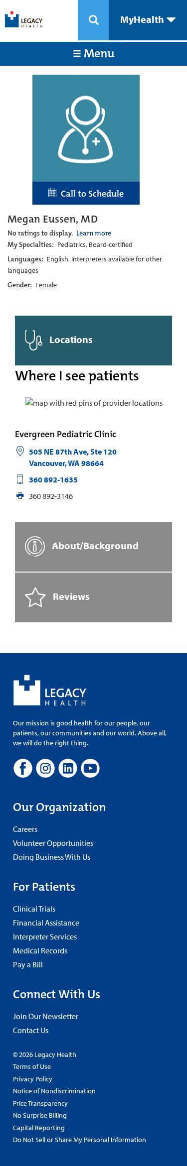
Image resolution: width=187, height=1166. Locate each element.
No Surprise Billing (40, 1115)
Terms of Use (32, 1066)
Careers (25, 829)
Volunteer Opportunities (53, 843)
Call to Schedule (90, 194)
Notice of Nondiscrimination (54, 1090)
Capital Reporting (39, 1127)
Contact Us (30, 1030)
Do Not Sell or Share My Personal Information (79, 1139)
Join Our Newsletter (45, 1016)
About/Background (94, 545)
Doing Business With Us (51, 857)
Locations (70, 339)
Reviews (70, 595)
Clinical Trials (34, 909)
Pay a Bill (28, 964)
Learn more (93, 233)
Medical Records (40, 950)
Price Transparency (40, 1103)
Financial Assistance (46, 923)
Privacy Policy (32, 1078)
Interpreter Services (45, 936)
